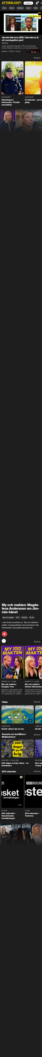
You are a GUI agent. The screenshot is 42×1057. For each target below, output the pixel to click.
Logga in (28, 3)
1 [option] (3, 641)
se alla (37, 58)
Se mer (33, 52)
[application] (21, 23)
